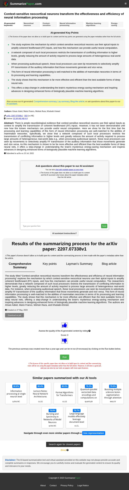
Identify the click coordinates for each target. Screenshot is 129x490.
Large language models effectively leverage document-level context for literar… (76, 418)
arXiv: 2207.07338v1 (14, 116)
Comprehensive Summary (20, 265)
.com (25, 3)
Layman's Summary (79, 263)
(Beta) (63, 450)
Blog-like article (77, 101)
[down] (64, 341)
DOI (26, 116)
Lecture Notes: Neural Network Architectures (40, 394)
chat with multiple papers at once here (69, 170)
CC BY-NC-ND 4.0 (20, 118)
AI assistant (12, 104)
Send (104, 226)
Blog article (109, 263)
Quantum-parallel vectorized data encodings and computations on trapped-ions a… (88, 394)
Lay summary (63, 101)
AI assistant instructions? (64, 233)
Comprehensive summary (45, 101)
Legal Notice (83, 485)
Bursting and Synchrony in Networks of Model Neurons (52, 418)
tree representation (93, 433)
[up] (64, 325)
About (43, 485)
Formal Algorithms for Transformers (64, 394)
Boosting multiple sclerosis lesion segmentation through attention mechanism (112, 394)
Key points (50, 263)
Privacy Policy (67, 485)
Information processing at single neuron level (16, 394)
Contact (53, 485)
